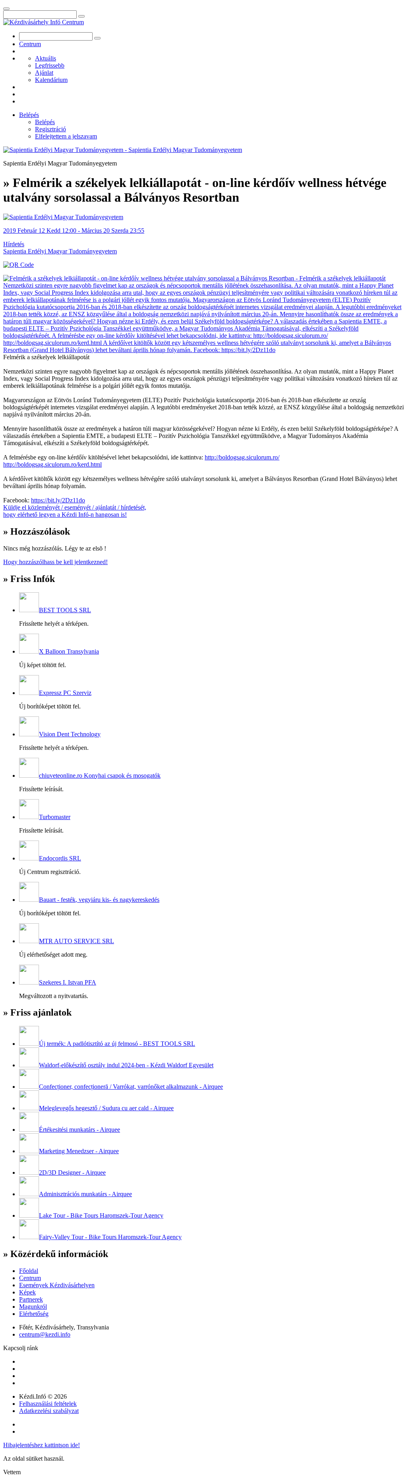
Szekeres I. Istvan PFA (67, 982)
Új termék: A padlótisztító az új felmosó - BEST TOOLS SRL (117, 1043)
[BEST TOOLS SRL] (29, 610)
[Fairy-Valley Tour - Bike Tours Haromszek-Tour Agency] (29, 1237)
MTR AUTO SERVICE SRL (76, 941)
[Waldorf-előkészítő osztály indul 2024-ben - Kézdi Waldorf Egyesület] (29, 1065)
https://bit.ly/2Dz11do (58, 500)
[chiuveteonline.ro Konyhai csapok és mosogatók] (29, 775)
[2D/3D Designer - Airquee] (29, 1172)
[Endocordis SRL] (29, 858)
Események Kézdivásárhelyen (57, 1285)
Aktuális (45, 58)
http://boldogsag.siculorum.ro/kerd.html (52, 464)
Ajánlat (44, 72)
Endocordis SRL (60, 858)
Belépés (29, 114)
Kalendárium (51, 79)
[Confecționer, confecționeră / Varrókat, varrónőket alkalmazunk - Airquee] (29, 1086)
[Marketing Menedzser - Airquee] (29, 1151)
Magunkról (33, 1306)
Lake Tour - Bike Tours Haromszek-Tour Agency (101, 1215)
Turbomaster (54, 816)
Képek (27, 1292)
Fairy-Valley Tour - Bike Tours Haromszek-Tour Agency (110, 1237)
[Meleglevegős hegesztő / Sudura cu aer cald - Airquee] (29, 1108)
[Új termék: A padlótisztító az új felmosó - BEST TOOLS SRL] (29, 1043)
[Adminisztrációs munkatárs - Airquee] (29, 1194)
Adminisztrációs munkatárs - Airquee (85, 1194)
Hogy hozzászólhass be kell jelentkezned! (55, 562)
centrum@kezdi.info (44, 1334)
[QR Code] (18, 264)
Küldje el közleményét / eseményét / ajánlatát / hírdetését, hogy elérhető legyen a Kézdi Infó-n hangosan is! (74, 511)
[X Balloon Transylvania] (29, 651)
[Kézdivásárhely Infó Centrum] (43, 22)
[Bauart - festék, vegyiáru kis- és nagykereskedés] (29, 899)
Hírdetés (13, 244)
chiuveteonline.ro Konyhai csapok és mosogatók (100, 775)
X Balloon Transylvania (69, 651)
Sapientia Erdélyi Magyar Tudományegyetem (60, 251)
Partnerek (31, 1299)
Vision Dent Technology (70, 734)
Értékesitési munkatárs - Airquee (79, 1129)
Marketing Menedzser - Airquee (79, 1151)
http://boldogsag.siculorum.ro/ (242, 457)
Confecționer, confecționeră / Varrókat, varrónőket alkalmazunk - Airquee (131, 1086)
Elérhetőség (33, 1313)
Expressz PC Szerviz (65, 692)
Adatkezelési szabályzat (49, 1410)
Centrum (30, 44)
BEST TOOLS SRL (65, 610)
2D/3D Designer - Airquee (72, 1172)
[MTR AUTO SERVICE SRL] (29, 941)
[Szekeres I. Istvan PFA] (29, 982)
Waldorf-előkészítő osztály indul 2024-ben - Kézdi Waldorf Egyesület (126, 1065)
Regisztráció (50, 129)
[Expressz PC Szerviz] (29, 692)
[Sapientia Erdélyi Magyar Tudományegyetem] (63, 217)
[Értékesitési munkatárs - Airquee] (29, 1129)
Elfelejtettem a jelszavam (66, 136)
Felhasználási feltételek (48, 1403)
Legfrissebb (49, 65)
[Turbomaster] (29, 816)
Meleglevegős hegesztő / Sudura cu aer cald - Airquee (106, 1108)
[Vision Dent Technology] (29, 734)
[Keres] (81, 16)
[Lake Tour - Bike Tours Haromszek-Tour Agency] (29, 1215)
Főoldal (28, 1270)
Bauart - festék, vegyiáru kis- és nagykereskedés (99, 899)
